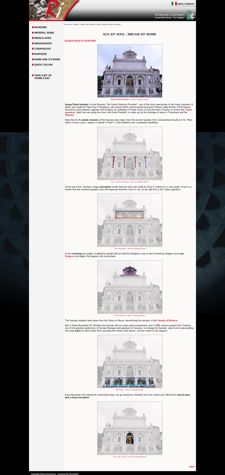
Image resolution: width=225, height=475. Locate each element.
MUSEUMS (40, 27)
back (191, 466)
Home (75, 24)
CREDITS (189, 4)
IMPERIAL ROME (44, 32)
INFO (180, 4)
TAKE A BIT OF (43, 75)
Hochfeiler (74, 474)
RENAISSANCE (43, 43)
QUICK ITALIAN (43, 64)
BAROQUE (40, 54)
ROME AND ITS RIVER (47, 59)
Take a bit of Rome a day (90, 24)
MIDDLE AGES (42, 38)
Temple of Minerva (167, 320)
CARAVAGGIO (42, 48)
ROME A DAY (42, 78)
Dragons (69, 256)
